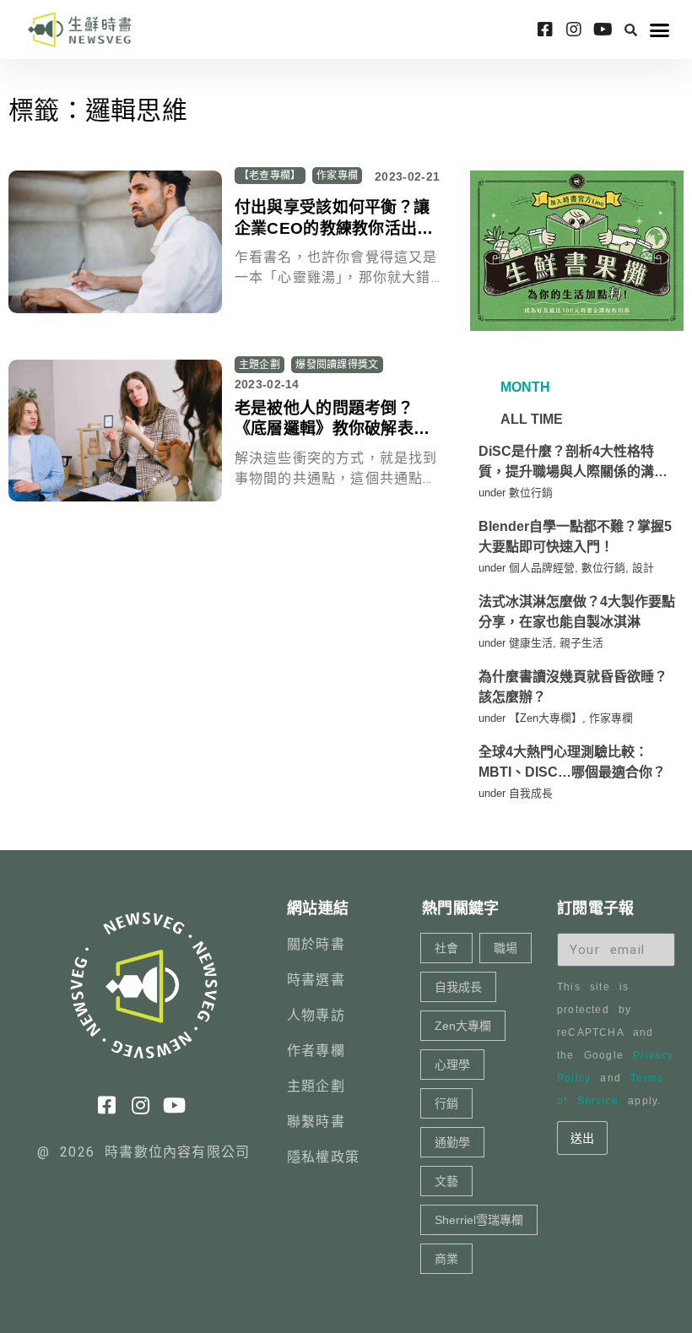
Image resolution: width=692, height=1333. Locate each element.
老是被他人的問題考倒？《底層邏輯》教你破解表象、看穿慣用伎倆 (324, 428)
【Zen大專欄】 (545, 718)
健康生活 (531, 643)
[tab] (523, 387)
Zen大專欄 (463, 1025)
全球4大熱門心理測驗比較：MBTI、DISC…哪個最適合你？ (572, 762)
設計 (643, 567)
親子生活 (581, 643)
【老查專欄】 (270, 176)
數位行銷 (531, 492)
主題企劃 (259, 365)
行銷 (446, 1103)
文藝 (446, 1181)
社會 (446, 948)
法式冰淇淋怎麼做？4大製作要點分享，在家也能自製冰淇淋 (576, 611)
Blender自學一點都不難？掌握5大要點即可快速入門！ (575, 536)
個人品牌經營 (542, 567)
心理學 (452, 1064)
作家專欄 (337, 176)
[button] (631, 29)
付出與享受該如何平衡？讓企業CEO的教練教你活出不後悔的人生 (334, 227)
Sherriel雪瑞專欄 (479, 1220)
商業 (446, 1258)
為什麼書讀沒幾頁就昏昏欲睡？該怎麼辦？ (573, 686)
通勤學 (452, 1142)
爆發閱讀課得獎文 (336, 365)
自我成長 (531, 793)
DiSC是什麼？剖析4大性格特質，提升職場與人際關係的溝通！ (566, 463)
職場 (505, 948)
